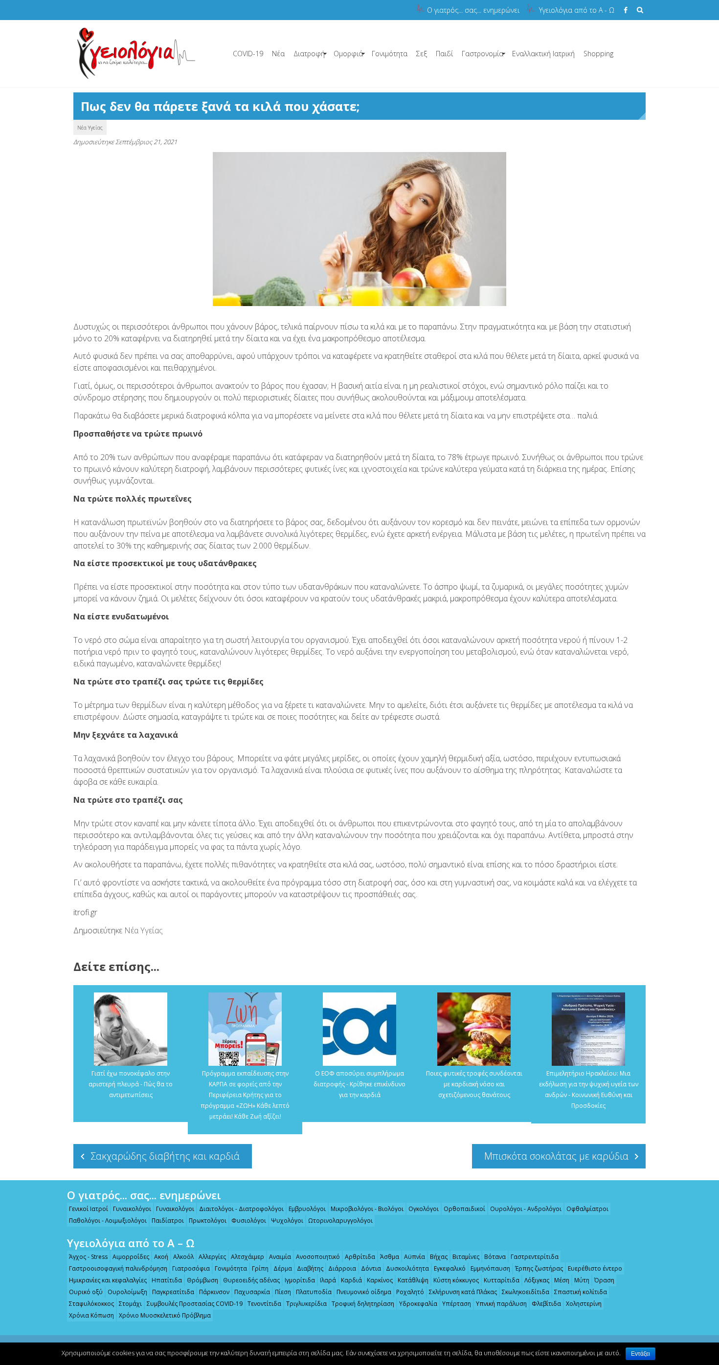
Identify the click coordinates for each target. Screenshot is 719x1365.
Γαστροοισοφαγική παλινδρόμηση (118, 1268)
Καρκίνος (380, 1280)
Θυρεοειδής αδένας (251, 1280)
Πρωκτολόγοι (207, 1220)
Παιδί (444, 53)
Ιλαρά (328, 1280)
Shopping (598, 53)
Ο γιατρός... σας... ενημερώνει (473, 10)
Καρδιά (351, 1280)
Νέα (278, 53)
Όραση (604, 1280)
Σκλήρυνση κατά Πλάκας (463, 1292)
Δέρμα (282, 1268)
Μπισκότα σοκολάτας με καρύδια (556, 1156)
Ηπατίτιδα (167, 1280)
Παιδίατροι (168, 1220)
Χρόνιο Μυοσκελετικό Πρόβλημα (165, 1315)
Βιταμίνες (465, 1257)
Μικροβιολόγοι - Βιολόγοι (367, 1209)
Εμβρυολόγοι (307, 1209)
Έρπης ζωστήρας (539, 1268)
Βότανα (495, 1257)
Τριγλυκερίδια (306, 1303)
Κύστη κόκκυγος (456, 1280)
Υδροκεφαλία (418, 1303)
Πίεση (283, 1292)
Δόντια (371, 1268)
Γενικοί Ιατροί (88, 1209)
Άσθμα (389, 1257)
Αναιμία (280, 1257)
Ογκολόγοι (423, 1209)
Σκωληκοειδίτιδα (525, 1292)
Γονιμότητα (389, 53)
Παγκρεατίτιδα (173, 1292)
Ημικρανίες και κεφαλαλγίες (108, 1280)
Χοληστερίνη (584, 1303)
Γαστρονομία (482, 53)
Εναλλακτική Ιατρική (543, 53)
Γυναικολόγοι (132, 1209)
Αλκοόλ (183, 1257)
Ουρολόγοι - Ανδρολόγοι (526, 1209)
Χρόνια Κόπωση (91, 1315)
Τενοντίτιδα (264, 1303)
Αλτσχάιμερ (247, 1257)
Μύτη (581, 1280)
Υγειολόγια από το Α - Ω (576, 10)
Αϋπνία (414, 1257)
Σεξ (421, 53)
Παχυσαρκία (252, 1292)
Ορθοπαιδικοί (464, 1209)
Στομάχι (130, 1303)
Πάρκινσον (214, 1292)
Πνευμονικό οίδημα (364, 1292)
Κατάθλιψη (413, 1280)
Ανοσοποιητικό (318, 1257)
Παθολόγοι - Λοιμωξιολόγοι (108, 1220)
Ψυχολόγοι (287, 1220)
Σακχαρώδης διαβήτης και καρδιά (165, 1156)
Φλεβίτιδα (546, 1303)
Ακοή (161, 1257)
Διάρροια (342, 1268)
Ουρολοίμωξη (127, 1292)
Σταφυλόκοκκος (91, 1303)
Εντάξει (640, 1353)
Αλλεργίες (212, 1257)
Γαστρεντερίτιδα (535, 1257)
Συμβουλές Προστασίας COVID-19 (195, 1303)
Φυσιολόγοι (248, 1220)
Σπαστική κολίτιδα (580, 1292)
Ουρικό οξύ (86, 1292)
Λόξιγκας (536, 1280)
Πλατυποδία (314, 1292)
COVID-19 (248, 53)
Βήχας (439, 1257)
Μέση (561, 1280)
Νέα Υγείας (90, 127)
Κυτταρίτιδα (501, 1280)
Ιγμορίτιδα (300, 1280)
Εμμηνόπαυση (490, 1268)
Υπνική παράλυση (501, 1303)
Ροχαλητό (410, 1292)
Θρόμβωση (202, 1280)
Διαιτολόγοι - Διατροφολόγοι (241, 1209)
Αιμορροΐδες (130, 1257)
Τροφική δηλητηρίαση (363, 1303)
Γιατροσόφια (191, 1268)
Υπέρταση (456, 1303)
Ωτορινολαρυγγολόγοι (340, 1220)
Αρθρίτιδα (360, 1257)
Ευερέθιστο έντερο (595, 1268)
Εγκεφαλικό (450, 1268)
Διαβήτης (310, 1268)
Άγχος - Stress (88, 1257)
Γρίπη (260, 1268)
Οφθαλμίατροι (587, 1209)
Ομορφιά (348, 53)
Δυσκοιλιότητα (407, 1268)
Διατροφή (309, 53)
